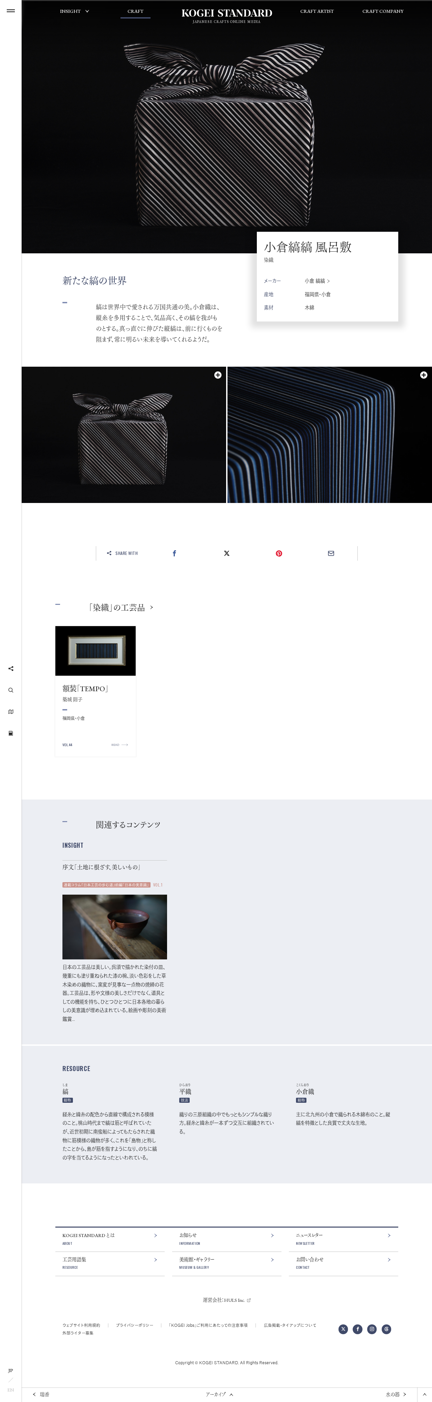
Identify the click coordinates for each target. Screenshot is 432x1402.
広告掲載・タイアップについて (290, 1325)
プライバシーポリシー (134, 1325)
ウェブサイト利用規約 (81, 1325)
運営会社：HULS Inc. (224, 1300)
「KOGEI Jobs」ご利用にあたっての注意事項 (208, 1325)
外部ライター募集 (77, 1332)
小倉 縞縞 (315, 281)
